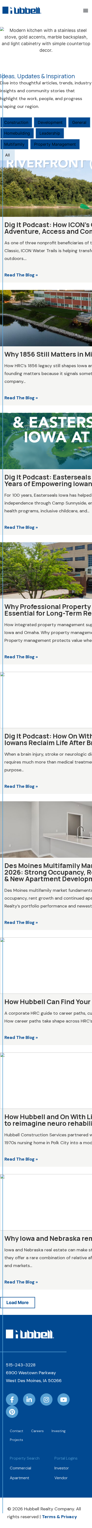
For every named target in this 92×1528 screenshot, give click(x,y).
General (79, 122)
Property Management (55, 144)
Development (50, 122)
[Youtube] (63, 1399)
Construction (16, 122)
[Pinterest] (12, 1412)
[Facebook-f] (12, 1399)
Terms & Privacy (59, 1517)
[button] (85, 10)
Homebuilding (17, 133)
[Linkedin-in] (29, 1399)
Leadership (49, 133)
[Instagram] (46, 1399)
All (7, 155)
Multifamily (14, 144)
